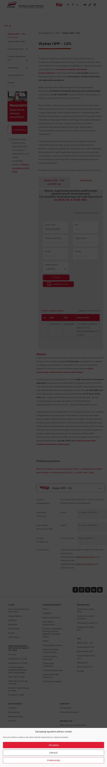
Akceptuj (54, 745)
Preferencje (53, 760)
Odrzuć (53, 752)
